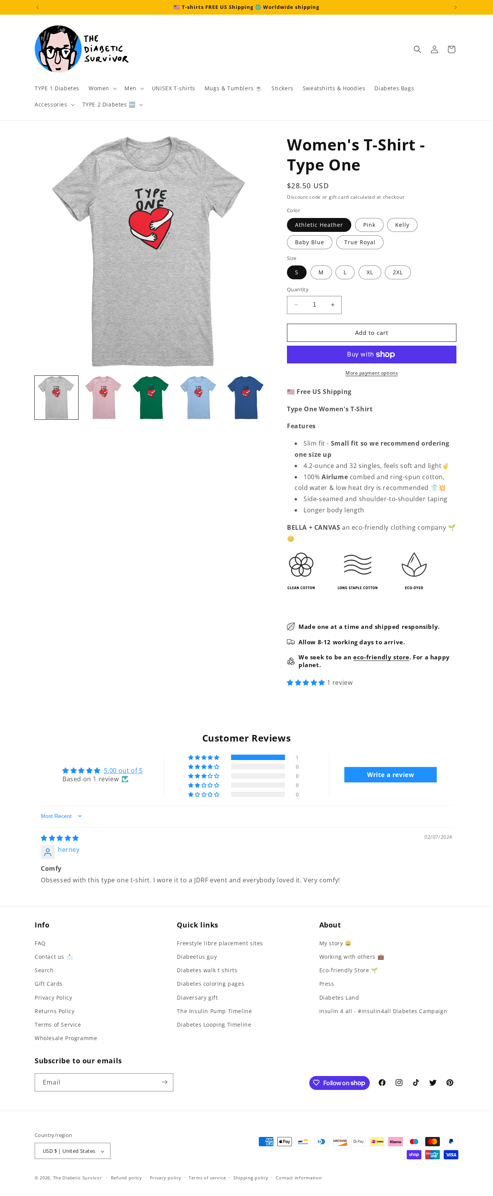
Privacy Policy (53, 997)
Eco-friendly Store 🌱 (348, 970)
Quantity (298, 289)
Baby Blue (309, 242)
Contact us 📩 (54, 956)
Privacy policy (165, 1178)
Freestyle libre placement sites (220, 942)
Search (44, 970)
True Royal (360, 242)
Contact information (299, 1178)
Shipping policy (250, 1178)
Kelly (402, 224)
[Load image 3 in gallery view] (151, 397)
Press (326, 983)
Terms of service (207, 1178)
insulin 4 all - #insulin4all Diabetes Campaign (383, 1010)
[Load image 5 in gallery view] (246, 397)
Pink (369, 224)
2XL (398, 272)
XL (370, 272)
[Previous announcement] (37, 7)
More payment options (371, 373)
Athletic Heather (319, 224)
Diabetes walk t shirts (207, 970)
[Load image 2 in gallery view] (104, 397)
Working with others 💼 (351, 956)
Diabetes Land (339, 997)
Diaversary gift (197, 997)
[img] (60, 838)
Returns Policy (54, 1010)
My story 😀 (335, 942)
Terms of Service (58, 1024)
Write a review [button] (390, 774)
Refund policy (126, 1178)
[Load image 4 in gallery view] (198, 397)
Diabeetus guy (197, 956)
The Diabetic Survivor (77, 1178)
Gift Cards (49, 983)
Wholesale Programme (66, 1038)
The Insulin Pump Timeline (214, 1010)
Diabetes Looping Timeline (214, 1024)
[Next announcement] (455, 7)
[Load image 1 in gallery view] (56, 397)
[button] (102, 88)
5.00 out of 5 (123, 770)
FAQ (40, 942)
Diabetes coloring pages (210, 983)
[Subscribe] (164, 1082)
